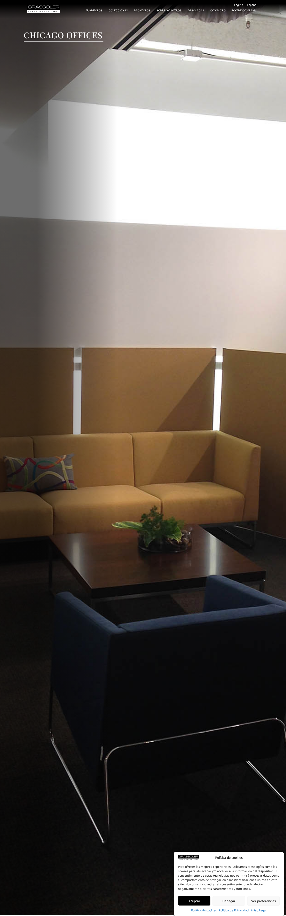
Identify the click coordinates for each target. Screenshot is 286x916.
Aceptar (194, 901)
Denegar (228, 901)
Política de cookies (204, 910)
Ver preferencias (263, 901)
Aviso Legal (259, 910)
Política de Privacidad (234, 910)
